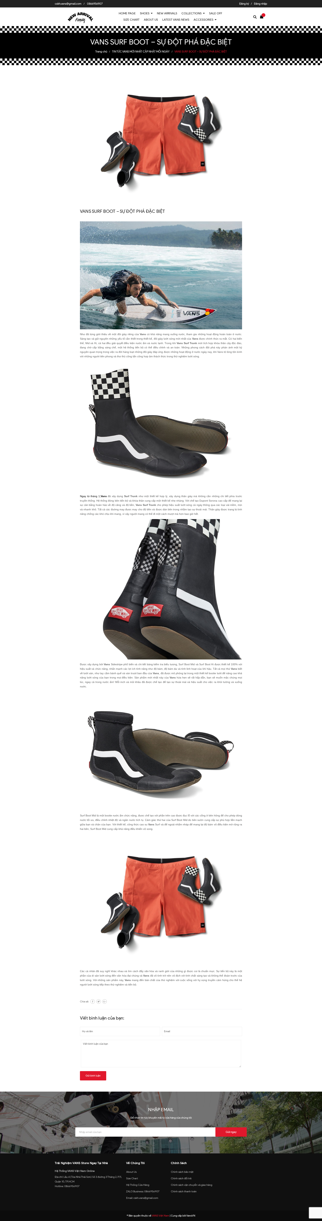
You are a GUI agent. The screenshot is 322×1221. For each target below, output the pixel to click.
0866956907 (95, 3)
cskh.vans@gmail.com (68, 3)
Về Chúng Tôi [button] (135, 1163)
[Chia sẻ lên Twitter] (98, 1001)
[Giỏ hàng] (262, 16)
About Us (131, 1172)
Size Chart (132, 1178)
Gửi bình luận (93, 1075)
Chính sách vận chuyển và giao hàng (191, 1185)
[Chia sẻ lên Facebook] (92, 1001)
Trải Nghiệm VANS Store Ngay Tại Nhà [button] (81, 1163)
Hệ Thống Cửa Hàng (137, 1185)
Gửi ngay (231, 1132)
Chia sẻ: (84, 1001)
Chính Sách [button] (179, 1163)
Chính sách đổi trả (181, 1178)
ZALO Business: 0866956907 (142, 1191)
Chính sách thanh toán (184, 1191)
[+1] (104, 1001)
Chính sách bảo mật (182, 1172)
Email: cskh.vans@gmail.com (142, 1198)
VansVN (190, 1215)
